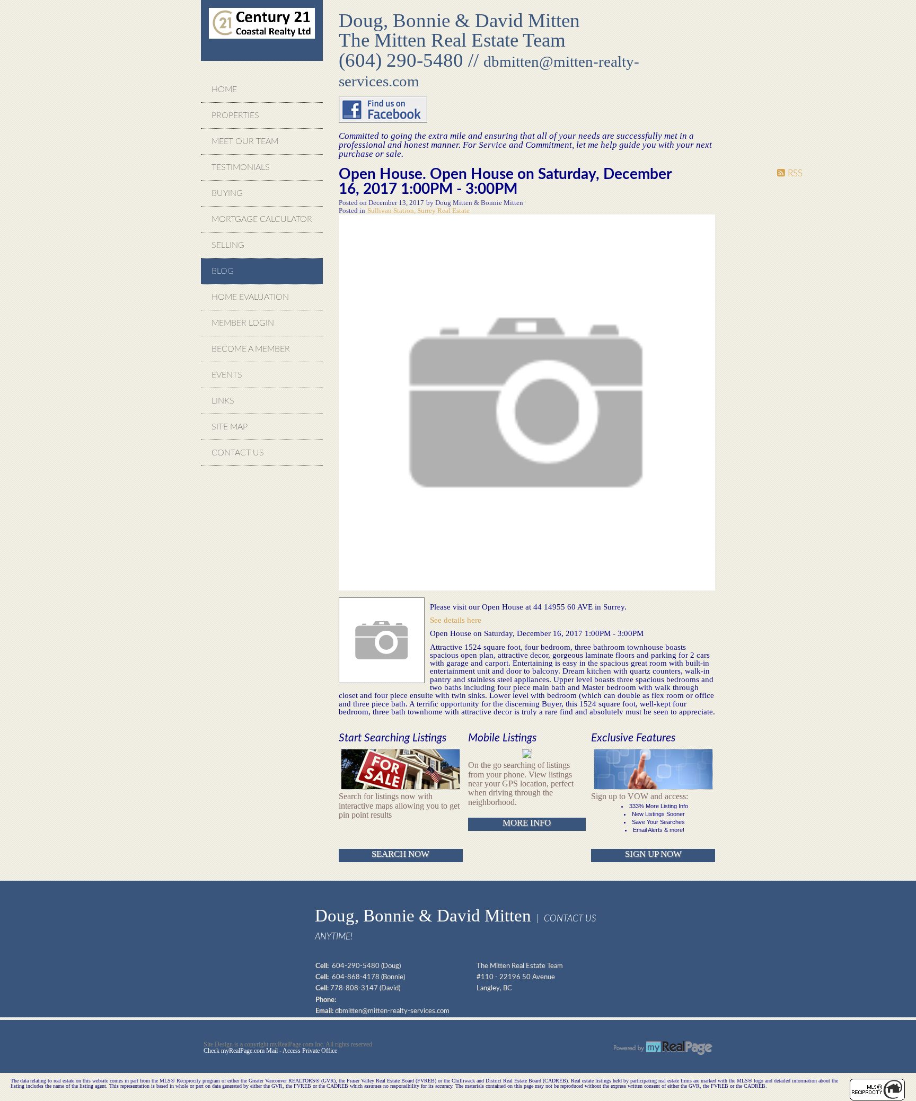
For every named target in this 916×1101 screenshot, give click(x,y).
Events (227, 375)
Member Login (243, 323)
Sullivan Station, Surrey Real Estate (418, 210)
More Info (527, 823)
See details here (455, 619)
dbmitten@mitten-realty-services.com (392, 1011)
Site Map (230, 427)
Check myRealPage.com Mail (241, 1050)
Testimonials (241, 167)
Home (224, 89)
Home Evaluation (250, 297)
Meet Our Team (245, 141)
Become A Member (251, 349)
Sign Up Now (653, 854)
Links (223, 401)
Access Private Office (310, 1050)
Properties (235, 115)
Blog (223, 271)
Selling (228, 245)
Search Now (400, 854)
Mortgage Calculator (262, 219)
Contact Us (238, 453)
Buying (227, 193)
